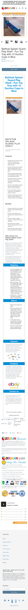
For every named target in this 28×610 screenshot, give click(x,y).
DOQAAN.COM (15, 605)
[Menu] (25, 8)
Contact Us (14, 391)
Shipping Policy (6, 555)
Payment (14, 341)
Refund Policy (6, 559)
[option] (7, 42)
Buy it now (14, 69)
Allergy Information (7, 542)
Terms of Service (6, 549)
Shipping (3, 61)
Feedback (14, 363)
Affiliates (4, 562)
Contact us (9, 580)
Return (14, 300)
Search (4, 538)
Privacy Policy (6, 552)
